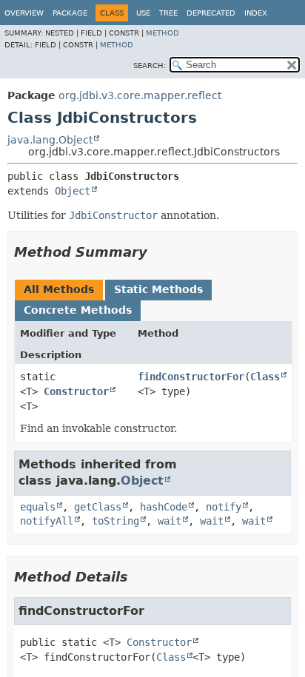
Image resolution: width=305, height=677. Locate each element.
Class (265, 377)
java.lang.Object (50, 140)
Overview (24, 13)
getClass (97, 507)
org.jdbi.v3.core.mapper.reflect (139, 95)
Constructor (76, 391)
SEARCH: (149, 65)
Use (143, 13)
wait (169, 521)
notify (223, 507)
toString (115, 521)
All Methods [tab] (59, 289)
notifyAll (46, 521)
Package (70, 13)
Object (72, 191)
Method (162, 33)
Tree (168, 13)
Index (255, 13)
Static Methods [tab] (158, 289)
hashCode (163, 507)
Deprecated (211, 13)
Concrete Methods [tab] (78, 310)
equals (38, 507)
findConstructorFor (191, 377)
